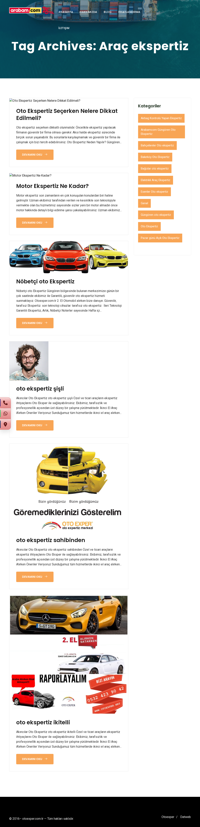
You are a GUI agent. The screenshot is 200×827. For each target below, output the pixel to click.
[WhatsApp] (5, 413)
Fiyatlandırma (129, 12)
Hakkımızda (88, 12)
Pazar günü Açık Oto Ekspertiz (160, 238)
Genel (144, 203)
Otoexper (168, 817)
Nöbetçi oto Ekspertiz (45, 281)
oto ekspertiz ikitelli (43, 722)
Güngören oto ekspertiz (156, 215)
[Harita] (5, 424)
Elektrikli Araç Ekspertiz (155, 180)
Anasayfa (65, 12)
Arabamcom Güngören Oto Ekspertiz (158, 132)
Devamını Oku (32, 155)
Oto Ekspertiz (149, 226)
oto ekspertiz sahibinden (50, 540)
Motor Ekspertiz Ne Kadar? (52, 186)
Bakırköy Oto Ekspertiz (155, 157)
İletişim (63, 28)
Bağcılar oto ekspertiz (155, 168)
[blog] (44, 100)
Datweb (185, 817)
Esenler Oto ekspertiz (154, 191)
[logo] (31, 10)
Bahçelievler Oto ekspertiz (157, 145)
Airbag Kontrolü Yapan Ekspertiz (161, 118)
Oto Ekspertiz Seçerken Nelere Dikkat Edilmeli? (67, 115)
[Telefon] (5, 402)
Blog (108, 12)
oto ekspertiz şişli (40, 388)
